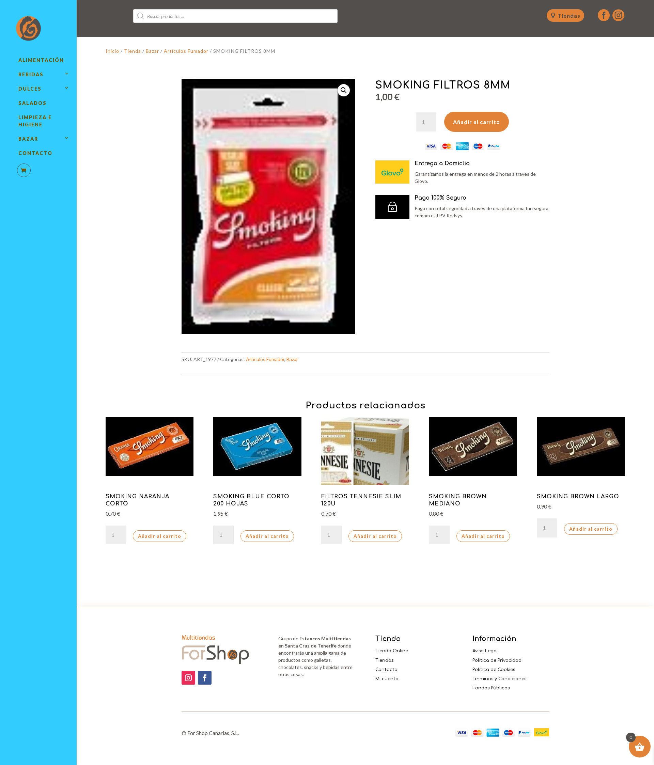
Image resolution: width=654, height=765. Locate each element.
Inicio (112, 51)
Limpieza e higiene (35, 120)
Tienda (132, 51)
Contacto (35, 153)
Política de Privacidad (496, 660)
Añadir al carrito (476, 122)
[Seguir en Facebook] (205, 678)
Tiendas (569, 15)
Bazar (28, 139)
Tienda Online (391, 651)
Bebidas (31, 74)
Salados (32, 103)
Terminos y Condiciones (499, 678)
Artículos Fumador (186, 51)
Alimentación (41, 60)
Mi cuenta (387, 678)
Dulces (30, 89)
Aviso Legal (485, 651)
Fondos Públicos (491, 688)
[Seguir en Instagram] (188, 678)
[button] (344, 90)
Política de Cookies (493, 669)
